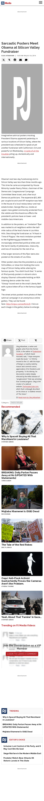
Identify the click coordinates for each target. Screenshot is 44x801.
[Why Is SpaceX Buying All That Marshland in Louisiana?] (22, 421)
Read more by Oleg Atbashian (29, 397)
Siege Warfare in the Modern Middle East (22, 753)
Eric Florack (6, 547)
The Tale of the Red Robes (16, 544)
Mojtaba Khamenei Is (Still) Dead (20, 511)
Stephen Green (7, 442)
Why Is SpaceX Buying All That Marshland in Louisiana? (18, 438)
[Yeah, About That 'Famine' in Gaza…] (22, 602)
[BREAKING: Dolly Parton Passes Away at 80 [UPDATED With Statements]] (22, 458)
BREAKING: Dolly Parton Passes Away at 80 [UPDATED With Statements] (19, 475)
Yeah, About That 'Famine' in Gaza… (21, 617)
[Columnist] (8, 351)
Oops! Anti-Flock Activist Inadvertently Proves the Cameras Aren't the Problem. (21, 581)
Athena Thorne (7, 586)
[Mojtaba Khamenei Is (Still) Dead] (22, 496)
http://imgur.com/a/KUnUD (18, 304)
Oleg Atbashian (7, 56)
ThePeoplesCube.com (30, 386)
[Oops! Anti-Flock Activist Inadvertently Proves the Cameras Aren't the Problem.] (22, 563)
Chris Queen (6, 481)
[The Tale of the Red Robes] (22, 530)
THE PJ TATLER (16, 403)
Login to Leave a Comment (22, 654)
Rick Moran (5, 514)
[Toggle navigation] (40, 3)
